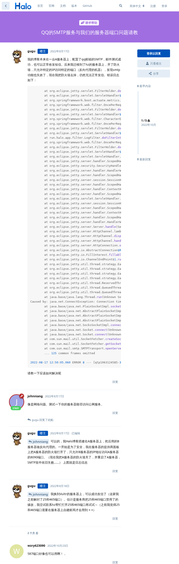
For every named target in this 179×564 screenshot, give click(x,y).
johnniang (40, 442)
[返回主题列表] (6, 6)
